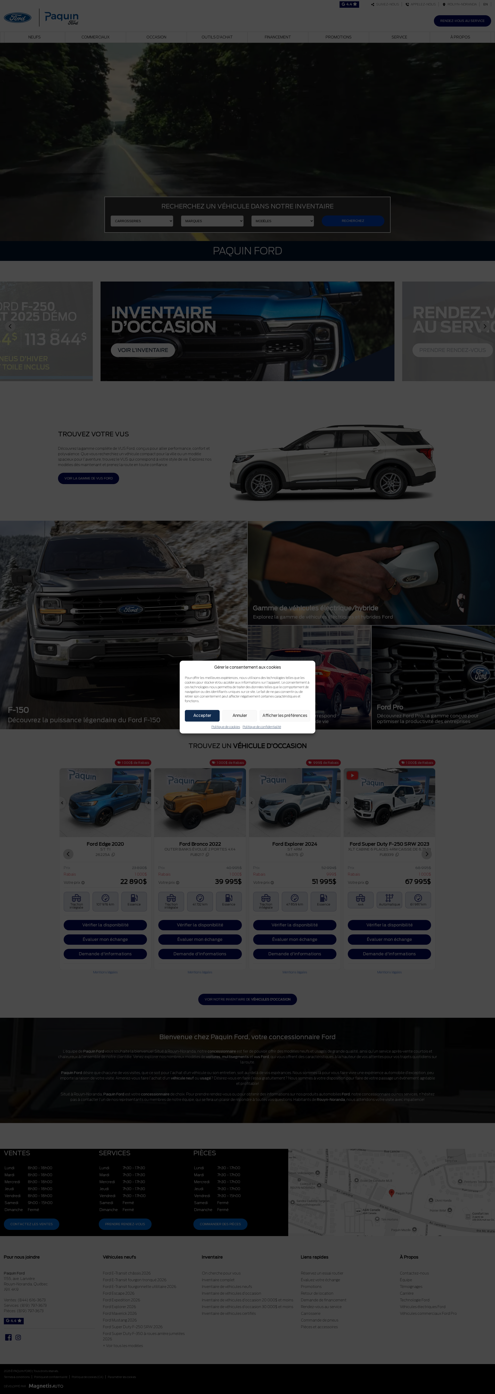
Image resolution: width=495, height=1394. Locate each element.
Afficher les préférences (284, 715)
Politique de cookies (225, 727)
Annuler (240, 715)
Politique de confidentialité (262, 727)
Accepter (202, 715)
